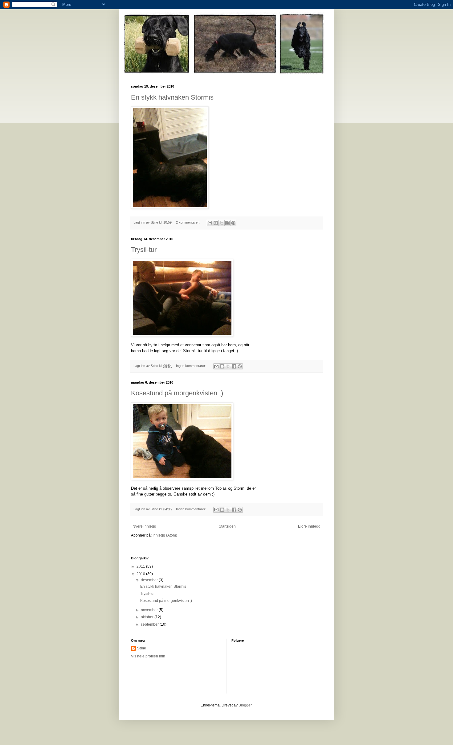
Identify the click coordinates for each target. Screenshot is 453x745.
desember (150, 580)
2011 (141, 566)
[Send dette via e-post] (210, 223)
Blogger (245, 705)
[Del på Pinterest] (233, 223)
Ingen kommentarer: (191, 366)
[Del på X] (221, 223)
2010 (141, 574)
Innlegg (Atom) (165, 535)
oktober (147, 617)
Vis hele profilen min (148, 656)
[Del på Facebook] (227, 223)
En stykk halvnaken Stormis (172, 97)
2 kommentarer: (188, 222)
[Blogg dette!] (216, 223)
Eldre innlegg (309, 526)
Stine (141, 648)
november (150, 610)
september (150, 624)
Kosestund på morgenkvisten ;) (177, 393)
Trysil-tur (144, 249)
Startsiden (227, 526)
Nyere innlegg (144, 526)
